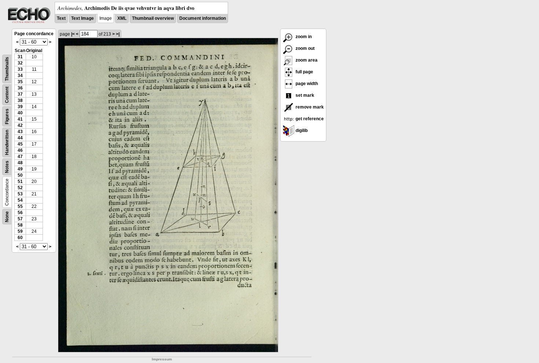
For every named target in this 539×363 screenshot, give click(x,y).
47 (20, 156)
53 (20, 194)
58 (20, 225)
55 (20, 206)
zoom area (306, 60)
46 (20, 150)
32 (20, 63)
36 (20, 88)
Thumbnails (7, 69)
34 (20, 75)
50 (20, 175)
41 (20, 119)
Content (7, 95)
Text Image (82, 18)
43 (20, 131)
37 (20, 94)
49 (20, 169)
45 (20, 144)
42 (20, 125)
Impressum (162, 359)
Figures (7, 116)
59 (20, 231)
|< (73, 34)
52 (20, 187)
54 (20, 200)
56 (20, 212)
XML (121, 18)
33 (20, 69)
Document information (202, 18)
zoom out (304, 48)
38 (20, 100)
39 (20, 106)
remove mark (309, 107)
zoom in (303, 36)
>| (118, 34)
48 (20, 162)
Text (61, 18)
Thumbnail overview (153, 18)
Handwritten (7, 142)
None (7, 216)
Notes (7, 167)
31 (20, 56)
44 (20, 137)
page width (306, 83)
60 (20, 237)
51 (20, 181)
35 (20, 81)
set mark (304, 95)
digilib (301, 130)
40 (20, 112)
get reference (309, 118)
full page (303, 71)
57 (20, 218)
